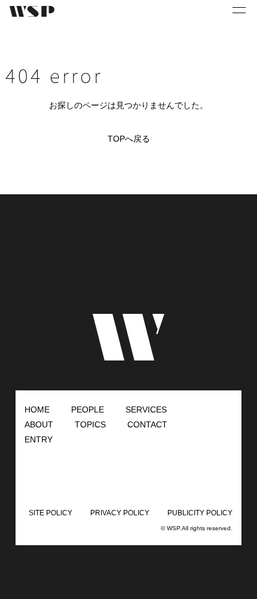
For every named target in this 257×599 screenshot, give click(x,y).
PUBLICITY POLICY (199, 513)
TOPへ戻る (129, 138)
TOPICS (90, 424)
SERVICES (146, 409)
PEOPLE (87, 409)
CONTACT (147, 424)
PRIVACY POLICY (119, 513)
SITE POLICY (50, 513)
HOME (37, 409)
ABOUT (39, 424)
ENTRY (39, 439)
